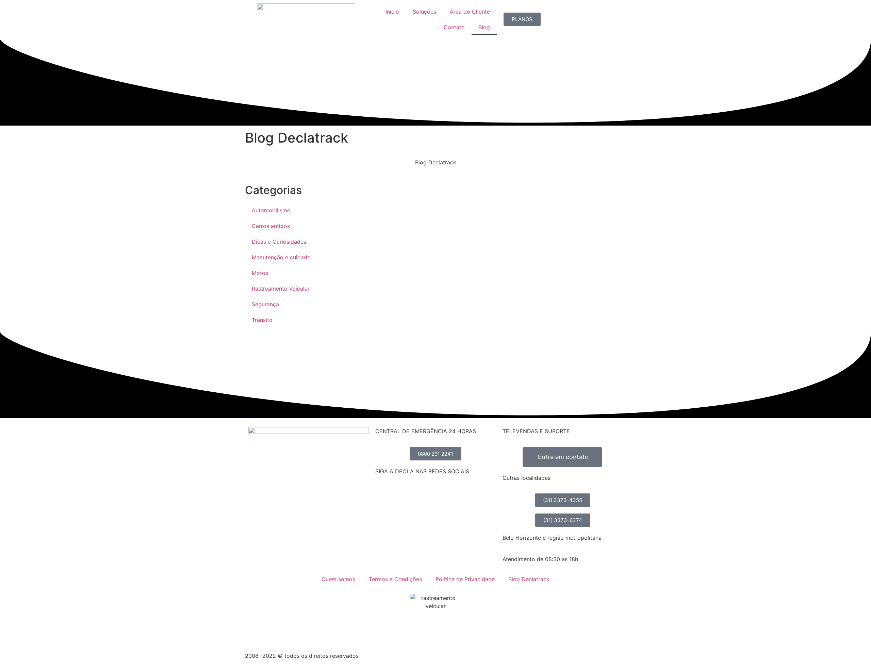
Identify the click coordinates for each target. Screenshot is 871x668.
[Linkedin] (439, 495)
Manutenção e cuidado (281, 257)
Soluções (424, 11)
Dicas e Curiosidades (279, 241)
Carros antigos (271, 226)
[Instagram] (402, 495)
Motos (260, 273)
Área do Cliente (470, 11)
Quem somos (338, 579)
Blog (484, 27)
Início (392, 11)
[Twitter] (421, 495)
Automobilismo (271, 210)
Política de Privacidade (465, 579)
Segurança (265, 304)
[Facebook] (383, 495)
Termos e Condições (395, 579)
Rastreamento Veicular (281, 288)
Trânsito (262, 319)
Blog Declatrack (528, 579)
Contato (454, 27)
